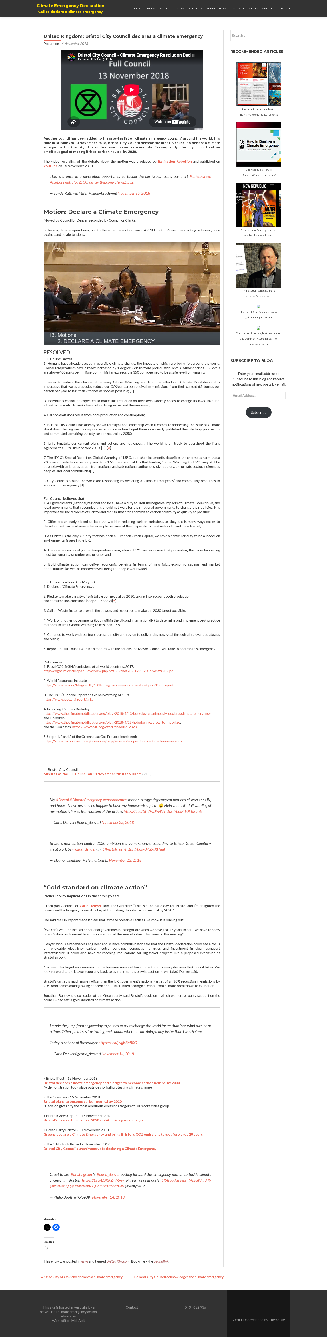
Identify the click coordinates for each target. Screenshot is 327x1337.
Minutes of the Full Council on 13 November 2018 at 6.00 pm (93, 774)
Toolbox (237, 8)
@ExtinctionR (80, 1185)
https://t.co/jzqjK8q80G (117, 1042)
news (84, 1261)
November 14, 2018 (117, 1053)
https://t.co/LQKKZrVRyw (103, 1180)
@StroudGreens (174, 1180)
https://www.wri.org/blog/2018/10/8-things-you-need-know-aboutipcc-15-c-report (109, 685)
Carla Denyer (91, 905)
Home (138, 8)
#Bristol (62, 799)
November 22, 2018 (125, 860)
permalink (161, 1261)
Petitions (195, 8)
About (267, 8)
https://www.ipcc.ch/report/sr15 (68, 699)
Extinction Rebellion (175, 161)
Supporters (216, 8)
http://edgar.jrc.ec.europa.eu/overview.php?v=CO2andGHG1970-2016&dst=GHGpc (108, 671)
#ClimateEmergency (85, 799)
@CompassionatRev (108, 1185)
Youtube (51, 166)
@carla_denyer (84, 849)
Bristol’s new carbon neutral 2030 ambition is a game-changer (94, 1120)
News (151, 8)
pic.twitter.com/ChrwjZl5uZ (111, 182)
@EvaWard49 (200, 1180)
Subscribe (258, 412)
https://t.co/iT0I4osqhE (183, 811)
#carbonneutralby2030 (68, 182)
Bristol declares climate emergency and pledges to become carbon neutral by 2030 (112, 1083)
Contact (283, 8)
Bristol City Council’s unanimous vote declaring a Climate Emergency (100, 1148)
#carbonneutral (115, 799)
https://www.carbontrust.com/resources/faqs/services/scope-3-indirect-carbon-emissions (113, 741)
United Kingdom (118, 1261)
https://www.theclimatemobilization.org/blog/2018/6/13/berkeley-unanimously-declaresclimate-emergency (127, 713)
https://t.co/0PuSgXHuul (145, 849)
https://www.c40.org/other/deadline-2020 (104, 727)
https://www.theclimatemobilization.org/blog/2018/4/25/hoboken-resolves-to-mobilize (112, 722)
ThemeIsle (277, 1319)
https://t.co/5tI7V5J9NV (144, 811)
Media (253, 8)
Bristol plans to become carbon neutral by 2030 (83, 1101)
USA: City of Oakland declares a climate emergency (81, 1277)
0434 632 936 (195, 1307)
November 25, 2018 (117, 822)
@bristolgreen (200, 176)
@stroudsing (59, 1185)
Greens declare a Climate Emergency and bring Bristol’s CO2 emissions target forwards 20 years (123, 1134)
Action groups (172, 8)
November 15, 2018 (134, 193)
